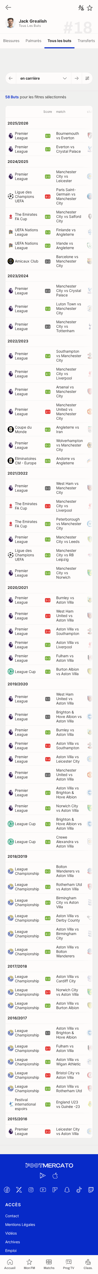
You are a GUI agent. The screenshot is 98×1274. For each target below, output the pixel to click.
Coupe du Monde (23, 429)
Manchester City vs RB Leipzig (66, 555)
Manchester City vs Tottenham (66, 326)
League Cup (25, 671)
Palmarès (33, 40)
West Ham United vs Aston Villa (65, 615)
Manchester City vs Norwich (66, 572)
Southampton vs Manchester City (68, 355)
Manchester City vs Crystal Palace (68, 290)
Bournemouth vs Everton (67, 135)
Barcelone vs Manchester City (67, 261)
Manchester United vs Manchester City (66, 411)
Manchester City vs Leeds (67, 539)
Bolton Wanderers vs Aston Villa (67, 871)
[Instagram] (31, 1190)
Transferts (86, 40)
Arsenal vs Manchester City (66, 391)
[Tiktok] (79, 1190)
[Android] (43, 1175)
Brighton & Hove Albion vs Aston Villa (69, 716)
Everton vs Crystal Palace (68, 149)
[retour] (8, 7)
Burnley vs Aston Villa (65, 599)
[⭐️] (90, 8)
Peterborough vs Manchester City (68, 523)
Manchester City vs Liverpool (66, 373)
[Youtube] (43, 1190)
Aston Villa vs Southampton (67, 631)
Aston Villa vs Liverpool (67, 644)
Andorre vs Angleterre (65, 460)
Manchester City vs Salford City (68, 216)
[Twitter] (19, 1190)
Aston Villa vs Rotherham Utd (69, 1088)
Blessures (11, 40)
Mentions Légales (20, 1224)
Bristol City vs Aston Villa (67, 1075)
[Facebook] (7, 1190)
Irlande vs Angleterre (65, 245)
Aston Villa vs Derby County (68, 917)
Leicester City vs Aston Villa (68, 1131)
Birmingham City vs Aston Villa (67, 902)
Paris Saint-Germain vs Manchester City (66, 196)
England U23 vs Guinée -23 (68, 1104)
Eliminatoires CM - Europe (25, 460)
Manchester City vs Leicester (66, 176)
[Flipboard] (55, 1190)
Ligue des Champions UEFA (24, 196)
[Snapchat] (67, 1190)
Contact (12, 1216)
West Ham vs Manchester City (67, 488)
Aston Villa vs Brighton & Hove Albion (67, 792)
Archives (12, 1242)
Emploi (10, 1250)
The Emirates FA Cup (26, 216)
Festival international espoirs (25, 1104)
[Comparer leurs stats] (81, 8)
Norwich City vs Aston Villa (67, 808)
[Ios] (55, 1175)
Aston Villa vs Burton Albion (67, 1005)
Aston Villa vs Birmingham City (67, 933)
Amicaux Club (26, 261)
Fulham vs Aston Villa (65, 658)
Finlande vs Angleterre (66, 232)
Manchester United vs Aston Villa (66, 774)
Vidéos (11, 1233)
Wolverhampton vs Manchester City (69, 445)
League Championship (27, 871)
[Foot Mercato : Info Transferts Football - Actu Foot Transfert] (49, 1165)
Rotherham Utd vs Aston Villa (69, 886)
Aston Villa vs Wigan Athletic (68, 1061)
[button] (10, 78)
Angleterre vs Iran (67, 429)
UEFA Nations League (26, 232)
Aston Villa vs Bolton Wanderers (67, 951)
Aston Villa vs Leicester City (68, 758)
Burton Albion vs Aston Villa (67, 671)
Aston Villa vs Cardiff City (67, 978)
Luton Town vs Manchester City (68, 308)
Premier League (21, 135)
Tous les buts (59, 40)
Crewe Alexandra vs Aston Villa (67, 841)
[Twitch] (91, 1190)
